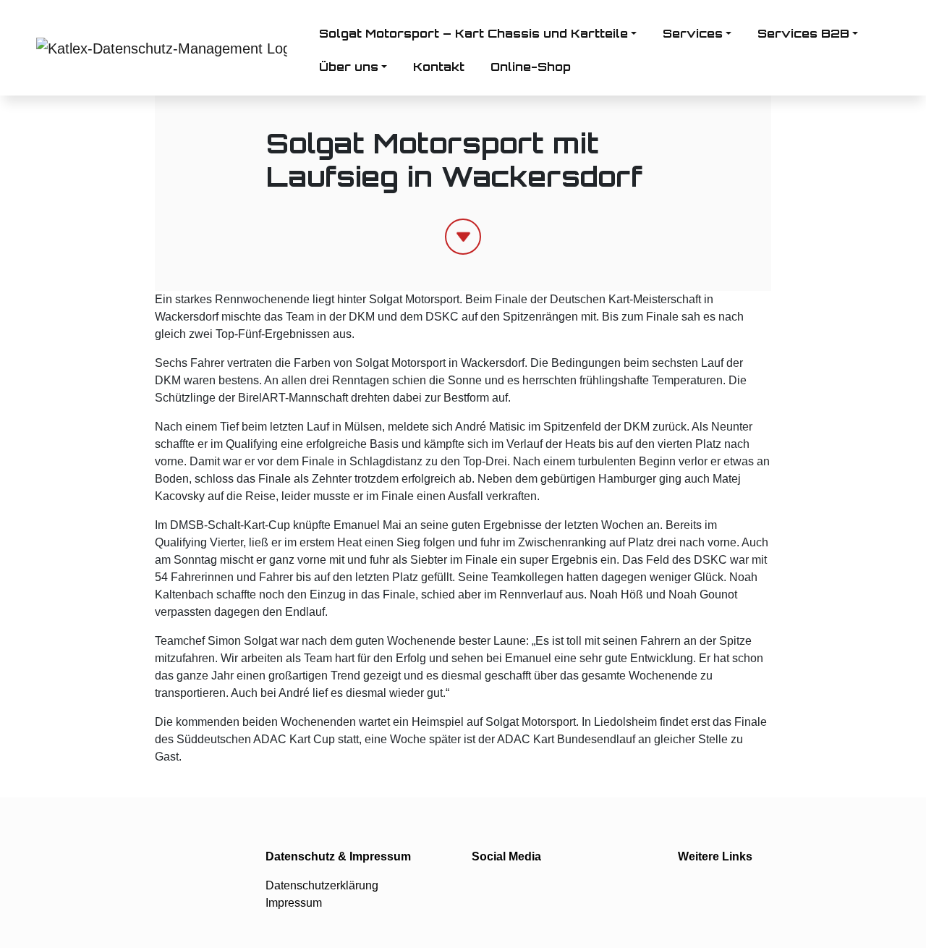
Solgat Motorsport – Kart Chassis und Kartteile (473, 33)
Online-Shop (530, 66)
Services (693, 33)
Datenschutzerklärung (322, 885)
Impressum (294, 903)
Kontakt (438, 66)
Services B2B (803, 33)
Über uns (348, 66)
